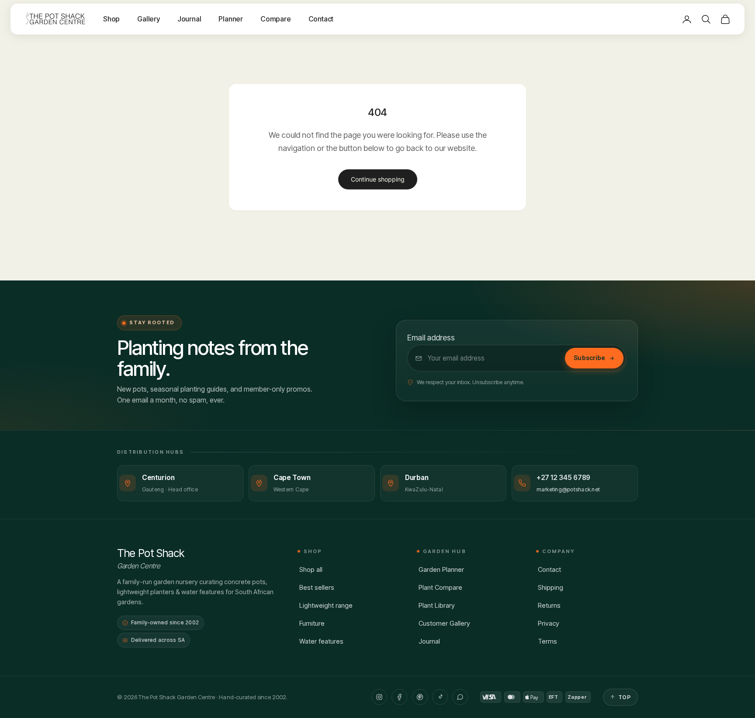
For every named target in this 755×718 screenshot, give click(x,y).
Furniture (312, 623)
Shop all (310, 569)
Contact (321, 18)
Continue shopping (378, 179)
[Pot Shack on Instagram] (379, 697)
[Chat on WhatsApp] (460, 697)
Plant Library (437, 605)
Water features (321, 641)
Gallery (148, 18)
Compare (275, 18)
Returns (549, 605)
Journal (189, 18)
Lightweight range (326, 605)
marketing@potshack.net (568, 489)
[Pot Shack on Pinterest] (420, 697)
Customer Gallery (444, 623)
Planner (230, 18)
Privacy (548, 623)
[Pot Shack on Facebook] (399, 697)
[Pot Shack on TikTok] (440, 697)
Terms (547, 641)
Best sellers (316, 587)
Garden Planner (441, 569)
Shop (111, 18)
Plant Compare (440, 587)
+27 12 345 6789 (564, 477)
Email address (431, 337)
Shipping (550, 587)
